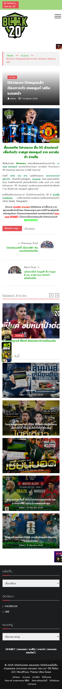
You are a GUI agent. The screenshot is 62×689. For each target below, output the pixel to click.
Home (10, 55)
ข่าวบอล (24, 55)
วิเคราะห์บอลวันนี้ (39, 680)
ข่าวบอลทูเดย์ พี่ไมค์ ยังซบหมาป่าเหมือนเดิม (29, 341)
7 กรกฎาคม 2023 (29, 98)
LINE (7, 611)
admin (13, 98)
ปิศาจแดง (29, 228)
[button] (12, 327)
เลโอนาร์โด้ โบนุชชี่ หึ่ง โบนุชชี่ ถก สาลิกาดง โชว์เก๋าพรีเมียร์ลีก (40, 275)
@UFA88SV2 (31, 220)
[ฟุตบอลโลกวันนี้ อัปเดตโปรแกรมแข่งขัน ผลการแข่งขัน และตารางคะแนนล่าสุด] (31, 493)
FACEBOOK (11, 606)
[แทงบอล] (31, 380)
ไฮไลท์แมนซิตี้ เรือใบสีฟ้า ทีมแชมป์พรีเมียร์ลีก (22, 249)
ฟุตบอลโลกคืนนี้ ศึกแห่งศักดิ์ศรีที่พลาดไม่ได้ (31, 465)
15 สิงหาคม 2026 (35, 394)
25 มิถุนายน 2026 (34, 470)
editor (22, 394)
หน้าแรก (16, 677)
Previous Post (29, 243)
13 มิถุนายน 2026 (35, 545)
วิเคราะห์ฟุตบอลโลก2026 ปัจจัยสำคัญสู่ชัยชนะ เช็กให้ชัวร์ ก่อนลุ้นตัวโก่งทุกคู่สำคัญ (31, 426)
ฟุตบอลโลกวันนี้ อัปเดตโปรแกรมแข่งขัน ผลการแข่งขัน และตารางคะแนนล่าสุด (31, 501)
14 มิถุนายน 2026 (35, 507)
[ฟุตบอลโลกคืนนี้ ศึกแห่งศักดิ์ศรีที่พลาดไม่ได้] (31, 455)
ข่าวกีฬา (17, 206)
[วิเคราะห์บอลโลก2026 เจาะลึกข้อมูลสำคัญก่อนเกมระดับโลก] (31, 531)
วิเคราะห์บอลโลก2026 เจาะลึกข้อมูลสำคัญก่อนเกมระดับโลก (31, 539)
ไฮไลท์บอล (54, 680)
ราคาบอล (32, 684)
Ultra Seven (45, 672)
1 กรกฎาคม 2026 (35, 432)
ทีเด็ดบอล (46, 677)
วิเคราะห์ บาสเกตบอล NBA (17, 680)
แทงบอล (31, 390)
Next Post (30, 267)
